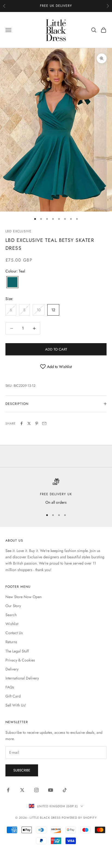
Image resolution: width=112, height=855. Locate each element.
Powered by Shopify (79, 817)
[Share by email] (44, 423)
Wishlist (11, 624)
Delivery (11, 669)
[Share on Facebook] (21, 423)
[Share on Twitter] (29, 423)
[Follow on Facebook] (8, 790)
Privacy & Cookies (20, 660)
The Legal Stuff (17, 651)
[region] (56, 491)
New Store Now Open (23, 596)
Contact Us (14, 633)
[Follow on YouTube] (50, 790)
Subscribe (21, 770)
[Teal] (12, 282)
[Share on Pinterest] (37, 423)
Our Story (13, 605)
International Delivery (22, 678)
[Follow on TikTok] (64, 790)
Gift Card (13, 696)
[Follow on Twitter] (22, 790)
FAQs (9, 687)
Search (11, 615)
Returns (11, 642)
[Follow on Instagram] (36, 790)
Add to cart (56, 349)
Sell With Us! (15, 705)
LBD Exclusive (18, 231)
